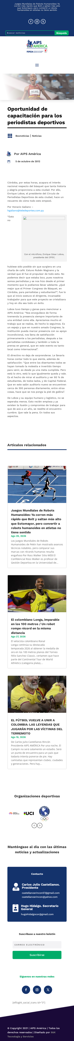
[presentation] (34, 826)
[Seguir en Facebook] (30, 21)
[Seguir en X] (43, 21)
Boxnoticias (22, 135)
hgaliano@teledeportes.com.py (25, 210)
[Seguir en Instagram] (37, 21)
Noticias (36, 135)
